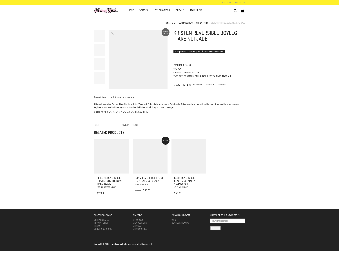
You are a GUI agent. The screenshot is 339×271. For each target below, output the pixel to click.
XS (123, 125)
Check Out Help (140, 229)
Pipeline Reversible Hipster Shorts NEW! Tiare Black (109, 180)
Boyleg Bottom (186, 76)
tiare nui (226, 76)
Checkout (137, 226)
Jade (204, 76)
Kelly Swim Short (181, 187)
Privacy (98, 226)
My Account (226, 3)
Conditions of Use (103, 229)
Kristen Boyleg (202, 23)
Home (131, 10)
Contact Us (240, 3)
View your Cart (140, 223)
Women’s (143, 10)
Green (198, 76)
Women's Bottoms (186, 23)
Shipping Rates (101, 220)
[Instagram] (97, 3)
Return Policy (101, 223)
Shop (174, 23)
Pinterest (222, 84)
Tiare (218, 76)
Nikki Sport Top (141, 184)
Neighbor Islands (180, 223)
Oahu (173, 220)
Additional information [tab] (122, 97)
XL (133, 125)
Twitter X (210, 84)
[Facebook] (94, 3)
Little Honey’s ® (162, 10)
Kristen (211, 76)
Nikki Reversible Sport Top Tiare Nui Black (149, 179)
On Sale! (180, 10)
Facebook (197, 84)
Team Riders (196, 10)
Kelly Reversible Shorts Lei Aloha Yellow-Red (184, 180)
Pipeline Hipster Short (106, 187)
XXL (137, 125)
